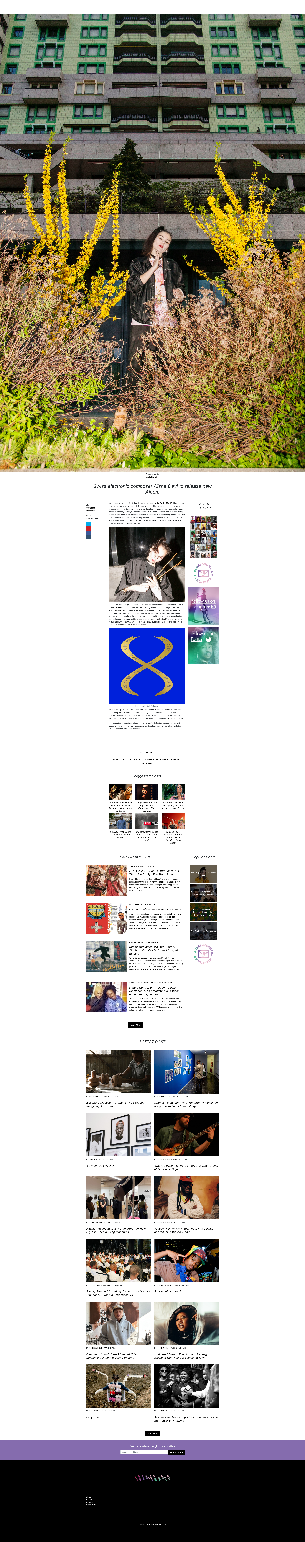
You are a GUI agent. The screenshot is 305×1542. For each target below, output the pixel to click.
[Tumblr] (88, 537)
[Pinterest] (88, 528)
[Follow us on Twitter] (203, 645)
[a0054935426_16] (106, 956)
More (147, 752)
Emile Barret (151, 477)
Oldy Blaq (93, 1417)
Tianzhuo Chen (120, 610)
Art (123, 759)
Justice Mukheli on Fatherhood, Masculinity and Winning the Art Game (183, 1230)
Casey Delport (136, 904)
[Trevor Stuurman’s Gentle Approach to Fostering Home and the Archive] (203, 519)
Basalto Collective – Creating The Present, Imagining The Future (115, 1104)
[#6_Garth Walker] (106, 918)
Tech (144, 759)
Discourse (164, 759)
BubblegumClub (163, 1096)
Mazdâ (169, 503)
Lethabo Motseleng (165, 1285)
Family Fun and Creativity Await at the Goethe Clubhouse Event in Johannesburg (118, 1293)
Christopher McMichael (91, 509)
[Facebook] (88, 533)
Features (117, 759)
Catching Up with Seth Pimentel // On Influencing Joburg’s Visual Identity (112, 1356)
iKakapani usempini (167, 1291)
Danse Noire (172, 718)
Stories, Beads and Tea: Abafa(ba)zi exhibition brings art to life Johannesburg (186, 1104)
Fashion (136, 759)
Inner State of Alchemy (164, 619)
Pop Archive (152, 759)
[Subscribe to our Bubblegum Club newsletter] (203, 573)
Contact (89, 1500)
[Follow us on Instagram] (203, 606)
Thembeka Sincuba (137, 866)
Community (175, 759)
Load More (135, 1025)
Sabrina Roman (95, 1096)
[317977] (106, 997)
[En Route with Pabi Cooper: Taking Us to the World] (198, 519)
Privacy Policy (91, 1505)
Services (89, 1502)
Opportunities (146, 763)
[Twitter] (88, 524)
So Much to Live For (100, 1165)
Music (129, 759)
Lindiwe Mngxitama (137, 942)
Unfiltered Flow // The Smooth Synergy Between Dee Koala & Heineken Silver (181, 1356)
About (88, 1497)
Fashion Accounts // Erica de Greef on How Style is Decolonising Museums (116, 1230)
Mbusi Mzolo (94, 1159)
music (89, 516)
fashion (107, 1222)
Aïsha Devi (159, 503)
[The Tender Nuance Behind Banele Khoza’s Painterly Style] (192, 519)
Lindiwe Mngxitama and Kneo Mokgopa (146, 983)
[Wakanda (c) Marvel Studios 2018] (106, 880)
